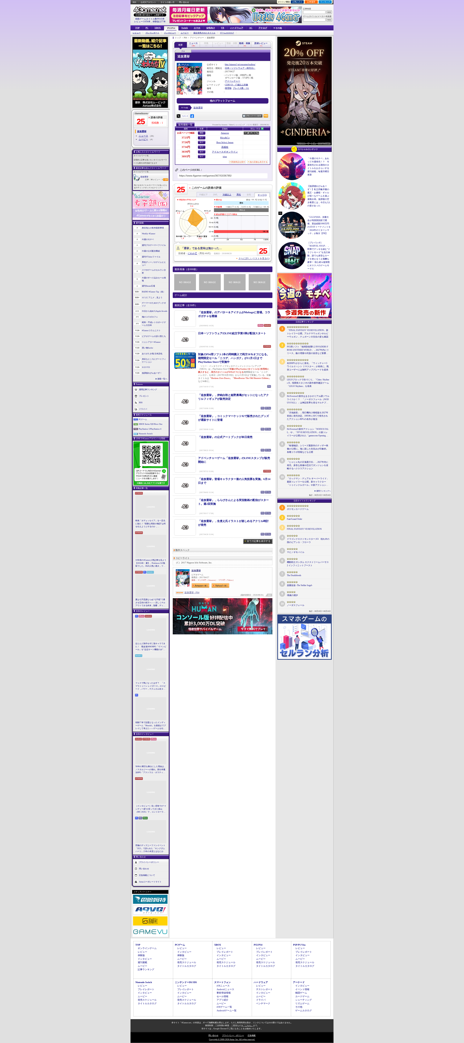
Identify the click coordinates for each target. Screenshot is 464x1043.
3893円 (186, 156)
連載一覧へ (162, 379)
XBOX (157, 28)
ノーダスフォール (295, 605)
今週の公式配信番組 (151, 251)
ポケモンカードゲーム (298, 509)
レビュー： (158, 180)
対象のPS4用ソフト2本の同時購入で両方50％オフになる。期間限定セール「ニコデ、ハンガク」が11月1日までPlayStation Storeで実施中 (234, 358)
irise (225, 156)
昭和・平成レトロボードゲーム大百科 (154, 323)
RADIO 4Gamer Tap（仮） (153, 292)
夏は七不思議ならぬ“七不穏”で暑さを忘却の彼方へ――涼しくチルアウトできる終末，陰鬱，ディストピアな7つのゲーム (150, 602)
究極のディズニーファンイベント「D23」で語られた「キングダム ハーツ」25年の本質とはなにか (150, 848)
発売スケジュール (186, 962)
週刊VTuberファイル (151, 257)
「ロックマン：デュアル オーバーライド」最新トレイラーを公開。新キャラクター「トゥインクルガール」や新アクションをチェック (308, 482)
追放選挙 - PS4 (191, 592)
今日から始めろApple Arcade (154, 311)
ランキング (325, 2)
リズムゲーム (302, 1003)
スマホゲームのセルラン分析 (154, 271)
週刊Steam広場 (148, 286)
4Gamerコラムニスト (151, 330)
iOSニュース (223, 985)
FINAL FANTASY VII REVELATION (304, 529)
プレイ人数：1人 (241, 88)
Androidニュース (225, 989)
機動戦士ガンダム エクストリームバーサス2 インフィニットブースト (308, 564)
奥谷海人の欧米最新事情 (153, 228)
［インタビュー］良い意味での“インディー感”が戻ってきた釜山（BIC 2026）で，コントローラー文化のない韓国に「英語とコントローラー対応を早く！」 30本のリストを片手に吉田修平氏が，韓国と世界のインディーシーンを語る (150, 809)
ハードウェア (236, 28)
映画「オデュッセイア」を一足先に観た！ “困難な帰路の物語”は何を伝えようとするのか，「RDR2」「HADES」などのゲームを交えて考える (150, 523)
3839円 (186, 151)
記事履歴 (311, 2)
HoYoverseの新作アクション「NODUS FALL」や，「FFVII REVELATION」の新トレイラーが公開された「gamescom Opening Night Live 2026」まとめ (308, 432)
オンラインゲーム (147, 948)
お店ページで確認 (185, 133)
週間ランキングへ (323, 491)
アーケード (299, 982)
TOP (137, 28)
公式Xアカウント (148, 2)
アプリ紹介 (222, 999)
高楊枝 (224, 147)
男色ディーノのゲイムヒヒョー (154, 263)
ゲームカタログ (227, 33)
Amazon (225, 133)
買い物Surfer (147, 348)
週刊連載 (142, 962)
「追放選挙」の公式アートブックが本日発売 (225, 437)
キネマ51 (146, 367)
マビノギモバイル (295, 552)
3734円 (186, 147)
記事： (148, 180)
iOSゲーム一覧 (224, 1007)
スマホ (197, 28)
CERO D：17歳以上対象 (236, 84)
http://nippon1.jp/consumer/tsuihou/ (240, 64)
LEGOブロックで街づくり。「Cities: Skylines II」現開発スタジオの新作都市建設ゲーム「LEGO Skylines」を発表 (308, 382)
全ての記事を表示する (258, 541)
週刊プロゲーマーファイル (154, 245)
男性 (239, 194)
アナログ (262, 28)
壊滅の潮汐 (292, 595)
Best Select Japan (224, 142)
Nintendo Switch (146, 434)
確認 (201, 133)
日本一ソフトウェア (235, 68)
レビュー (137, 33)
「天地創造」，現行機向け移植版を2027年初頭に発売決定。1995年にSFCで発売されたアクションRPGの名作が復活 (307, 415)
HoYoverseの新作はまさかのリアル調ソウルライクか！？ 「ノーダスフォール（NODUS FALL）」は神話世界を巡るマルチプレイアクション (308, 399)
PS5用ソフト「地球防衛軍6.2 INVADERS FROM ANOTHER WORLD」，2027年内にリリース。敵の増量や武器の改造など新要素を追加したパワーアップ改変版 (308, 350)
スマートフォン (222, 982)
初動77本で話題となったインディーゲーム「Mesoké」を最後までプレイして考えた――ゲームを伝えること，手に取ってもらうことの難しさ (150, 725)
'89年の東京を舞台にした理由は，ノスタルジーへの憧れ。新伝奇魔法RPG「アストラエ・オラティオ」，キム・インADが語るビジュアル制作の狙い (150, 769)
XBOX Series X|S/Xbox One (150, 424)
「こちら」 (248, 1025)
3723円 (186, 137)
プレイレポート (152, 33)
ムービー (185, 33)
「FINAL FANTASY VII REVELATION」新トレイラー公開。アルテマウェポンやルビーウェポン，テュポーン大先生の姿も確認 (307, 333)
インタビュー (170, 33)
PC (147, 28)
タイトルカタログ (186, 966)
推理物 (228, 88)
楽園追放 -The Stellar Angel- (299, 585)
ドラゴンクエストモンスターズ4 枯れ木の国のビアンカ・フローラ (308, 540)
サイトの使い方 (168, 2)
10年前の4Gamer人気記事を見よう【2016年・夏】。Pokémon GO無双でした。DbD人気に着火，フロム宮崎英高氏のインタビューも (150, 563)
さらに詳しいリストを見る (254, 258)
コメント (185, 116)
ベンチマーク (263, 1003)
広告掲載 (252, 1035)
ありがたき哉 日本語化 (152, 353)
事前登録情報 (224, 992)
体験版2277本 (159, 21)
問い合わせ (184, 2)
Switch (184, 28)
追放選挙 (144, 177)
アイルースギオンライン (225, 151)
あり (201, 137)
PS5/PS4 (171, 28)
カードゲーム (302, 996)
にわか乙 (192, 253)
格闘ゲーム (301, 992)
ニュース (143, 136)
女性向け (210, 28)
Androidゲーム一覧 (227, 1010)
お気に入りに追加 (253, 116)
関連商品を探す (238, 162)
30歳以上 (227, 194)
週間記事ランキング (148, 389)
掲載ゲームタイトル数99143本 (150, 19)
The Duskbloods (294, 575)
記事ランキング (146, 969)
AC (250, 28)
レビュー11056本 (142, 21)
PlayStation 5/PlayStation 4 (150, 429)
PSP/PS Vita (299, 944)
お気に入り (297, 2)
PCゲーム (143, 419)
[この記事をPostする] (178, 116)
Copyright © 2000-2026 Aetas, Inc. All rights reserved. (232, 1039)
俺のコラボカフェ (150, 317)
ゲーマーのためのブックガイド (154, 304)
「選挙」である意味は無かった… (201, 248)
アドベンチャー (232, 81)
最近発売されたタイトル (204, 33)
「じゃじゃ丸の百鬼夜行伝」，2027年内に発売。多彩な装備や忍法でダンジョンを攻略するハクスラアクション (307, 465)
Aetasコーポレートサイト (150, 881)
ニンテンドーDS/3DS (186, 982)
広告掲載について (147, 875)
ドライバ (143, 409)
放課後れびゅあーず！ (152, 373)
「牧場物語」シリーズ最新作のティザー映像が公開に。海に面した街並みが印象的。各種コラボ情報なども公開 (307, 448)
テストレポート (264, 989)
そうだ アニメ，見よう (152, 297)
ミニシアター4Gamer (151, 342)
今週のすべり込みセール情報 (154, 279)
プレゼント (144, 396)
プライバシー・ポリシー (233, 1035)
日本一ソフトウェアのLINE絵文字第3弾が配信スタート (232, 333)
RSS (134, 2)
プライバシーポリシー (149, 862)
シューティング (303, 999)
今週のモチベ (148, 239)
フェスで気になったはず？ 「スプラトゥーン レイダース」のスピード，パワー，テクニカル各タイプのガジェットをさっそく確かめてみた (150, 686)
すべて (262, 195)
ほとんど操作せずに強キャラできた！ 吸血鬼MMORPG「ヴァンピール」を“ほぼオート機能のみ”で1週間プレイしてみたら (150, 646)
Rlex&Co (225, 137)
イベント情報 (302, 989)
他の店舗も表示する (259, 162)
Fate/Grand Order (294, 519)
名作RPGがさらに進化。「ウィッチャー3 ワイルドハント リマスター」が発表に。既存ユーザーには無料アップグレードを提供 (308, 366)
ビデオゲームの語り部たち (154, 336)
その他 (298, 1007)
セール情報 (222, 996)
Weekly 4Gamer (148, 233)
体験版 (141, 955)
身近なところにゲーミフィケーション (154, 360)
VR (222, 28)
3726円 (186, 142)
